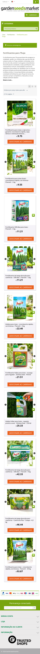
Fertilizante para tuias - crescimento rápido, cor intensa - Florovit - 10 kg (18, 568)
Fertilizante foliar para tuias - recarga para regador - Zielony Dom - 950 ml (18, 373)
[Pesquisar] (36, 28)
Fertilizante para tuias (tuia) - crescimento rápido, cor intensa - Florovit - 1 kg (17, 180)
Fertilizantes (11, 35)
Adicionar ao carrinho (20, 141)
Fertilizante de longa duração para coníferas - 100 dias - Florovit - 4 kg (18, 471)
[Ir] (34, 607)
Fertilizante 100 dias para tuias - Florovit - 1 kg (17, 228)
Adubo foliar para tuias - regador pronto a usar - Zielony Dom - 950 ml (18, 422)
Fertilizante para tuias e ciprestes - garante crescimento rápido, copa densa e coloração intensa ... (18, 131)
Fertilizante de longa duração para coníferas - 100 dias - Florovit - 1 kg (18, 276)
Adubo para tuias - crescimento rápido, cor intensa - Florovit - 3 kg (19, 325)
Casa (3, 35)
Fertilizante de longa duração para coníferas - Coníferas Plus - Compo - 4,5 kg (19, 520)
